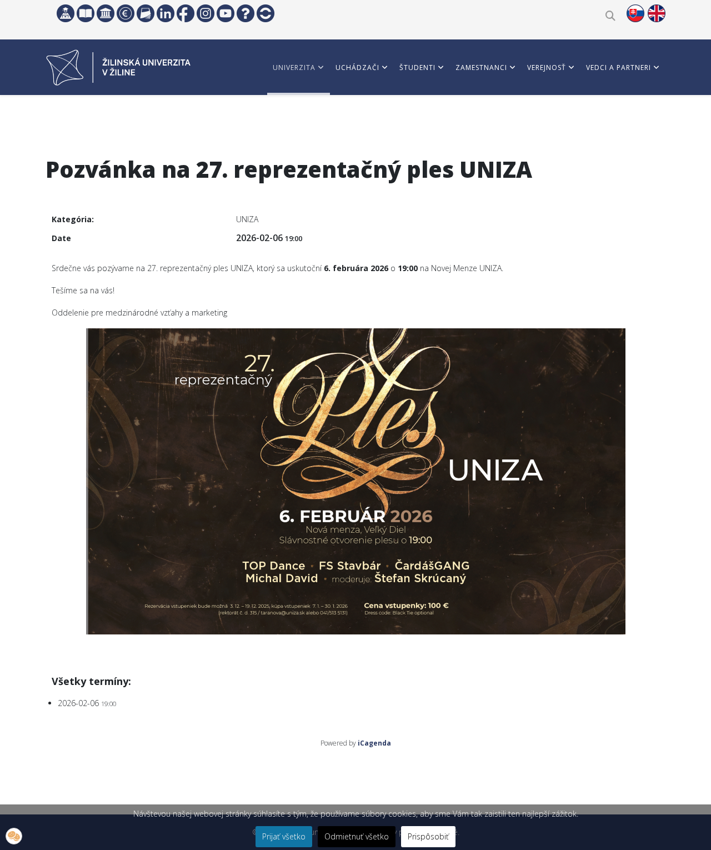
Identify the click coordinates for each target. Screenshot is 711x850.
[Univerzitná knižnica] (85, 13)
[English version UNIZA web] (656, 13)
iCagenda (374, 743)
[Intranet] (105, 13)
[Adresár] (145, 13)
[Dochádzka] (265, 13)
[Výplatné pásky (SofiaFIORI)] (125, 13)
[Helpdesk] (245, 13)
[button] (14, 836)
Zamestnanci (481, 67)
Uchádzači (357, 67)
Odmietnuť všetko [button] (356, 836)
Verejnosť (546, 67)
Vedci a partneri (618, 67)
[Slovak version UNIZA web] (635, 13)
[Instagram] (205, 13)
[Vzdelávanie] (65, 13)
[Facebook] (185, 13)
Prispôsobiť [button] (428, 836)
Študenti (417, 67)
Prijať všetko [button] (284, 836)
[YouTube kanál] (225, 13)
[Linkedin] (165, 13)
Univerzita (294, 67)
